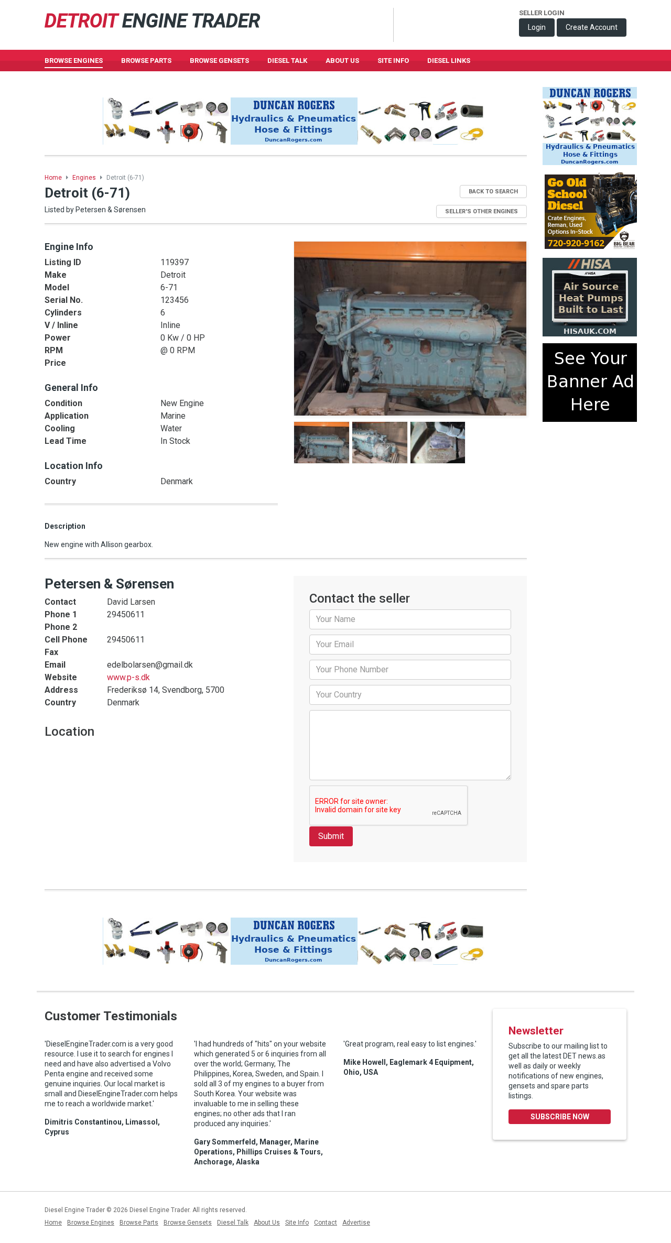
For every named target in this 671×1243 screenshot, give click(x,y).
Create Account (592, 27)
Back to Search (493, 191)
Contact (325, 1222)
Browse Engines (74, 60)
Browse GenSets (219, 60)
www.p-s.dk (128, 677)
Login (537, 27)
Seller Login (542, 13)
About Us (342, 60)
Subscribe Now (560, 1117)
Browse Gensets (188, 1222)
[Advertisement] (590, 468)
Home (53, 177)
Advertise (356, 1222)
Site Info (393, 60)
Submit (331, 836)
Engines (84, 177)
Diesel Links (448, 60)
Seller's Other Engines (481, 211)
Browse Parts (146, 60)
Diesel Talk (287, 60)
